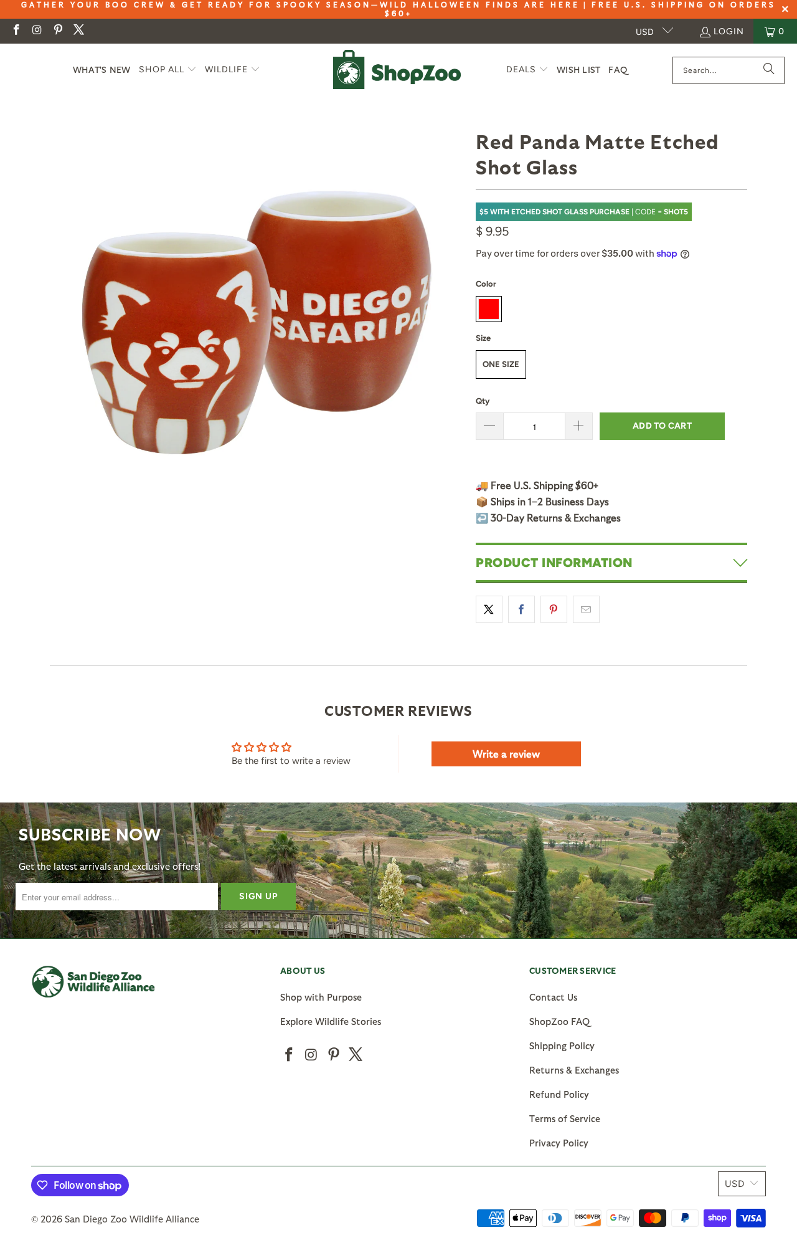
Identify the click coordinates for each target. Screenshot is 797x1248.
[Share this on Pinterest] (553, 609)
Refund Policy (559, 1094)
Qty (482, 401)
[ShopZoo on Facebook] (15, 31)
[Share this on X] (489, 609)
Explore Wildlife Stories (330, 1021)
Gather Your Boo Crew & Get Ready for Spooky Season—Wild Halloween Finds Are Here (300, 4)
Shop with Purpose (321, 997)
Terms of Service (564, 1118)
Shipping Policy (562, 1045)
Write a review (506, 754)
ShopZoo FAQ (559, 1021)
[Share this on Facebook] (521, 609)
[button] (168, 70)
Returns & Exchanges (574, 1069)
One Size (501, 364)
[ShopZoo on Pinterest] (57, 31)
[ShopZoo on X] (78, 31)
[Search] (769, 70)
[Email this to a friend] (586, 609)
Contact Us (553, 997)
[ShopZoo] (397, 70)
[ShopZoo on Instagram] (37, 31)
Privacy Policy (558, 1142)
